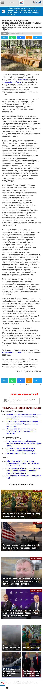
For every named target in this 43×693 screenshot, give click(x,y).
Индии (10, 10)
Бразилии (22, 10)
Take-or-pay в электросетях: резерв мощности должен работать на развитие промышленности (23, 463)
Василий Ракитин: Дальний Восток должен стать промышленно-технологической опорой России (24, 416)
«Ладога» (23, 80)
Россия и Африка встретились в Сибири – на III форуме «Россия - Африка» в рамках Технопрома (24, 424)
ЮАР (29, 10)
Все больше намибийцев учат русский (22, 453)
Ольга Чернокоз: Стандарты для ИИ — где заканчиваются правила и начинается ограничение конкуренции (23, 471)
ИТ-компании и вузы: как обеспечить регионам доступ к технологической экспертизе (21, 431)
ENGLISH (11, 2)
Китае (16, 10)
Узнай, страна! (36, 558)
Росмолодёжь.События (11, 82)
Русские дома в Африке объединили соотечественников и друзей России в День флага (24, 443)
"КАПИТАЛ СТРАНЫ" (33, 371)
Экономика (37, 491)
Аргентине (36, 10)
